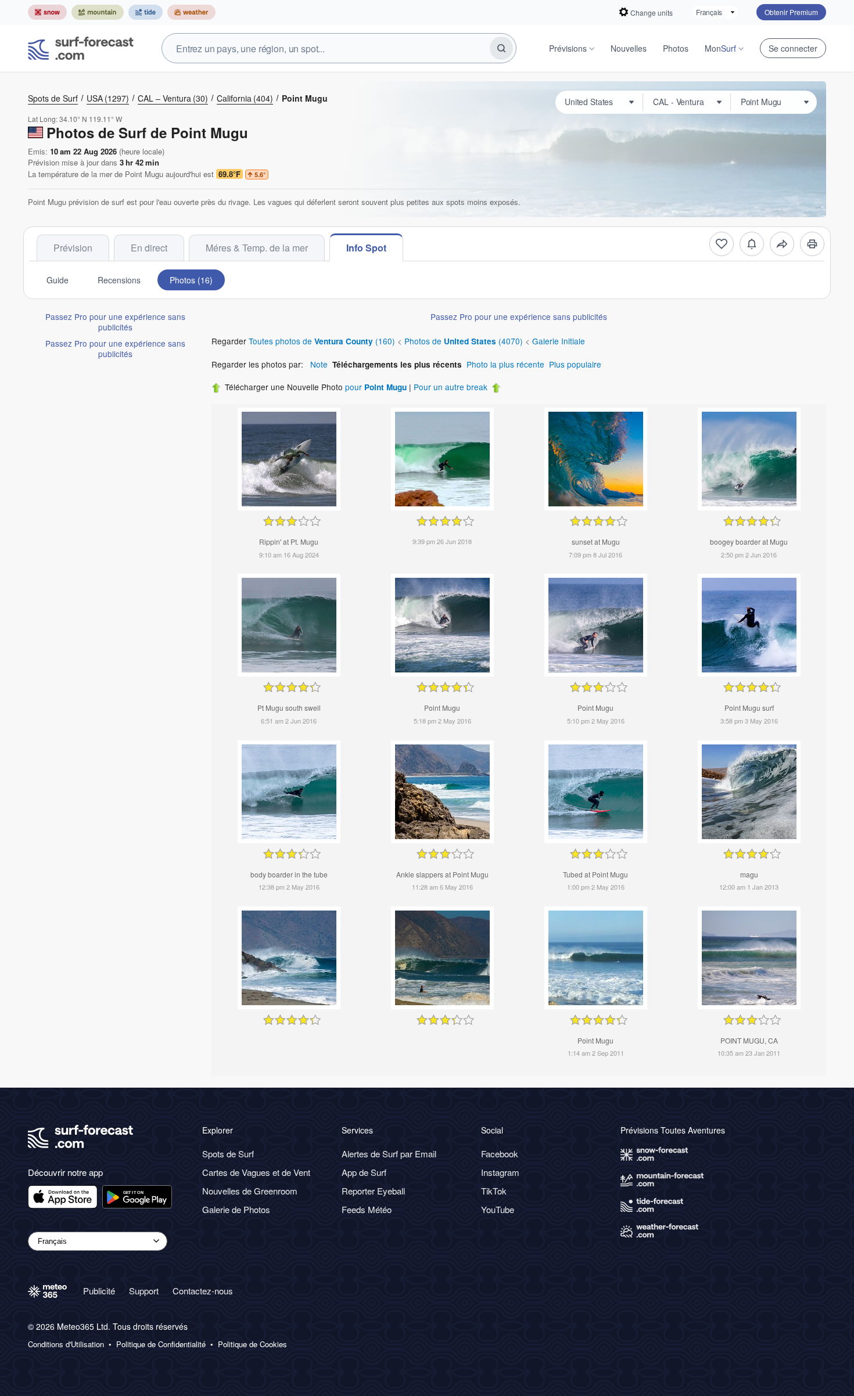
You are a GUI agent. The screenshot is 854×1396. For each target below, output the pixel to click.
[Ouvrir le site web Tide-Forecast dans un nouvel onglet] (145, 12)
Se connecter (793, 48)
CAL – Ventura (173, 98)
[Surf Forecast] (81, 48)
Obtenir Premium (791, 12)
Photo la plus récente (505, 364)
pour (376, 387)
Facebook (499, 1153)
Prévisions (568, 48)
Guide (57, 280)
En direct (149, 247)
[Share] (782, 244)
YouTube (497, 1209)
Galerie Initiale (558, 341)
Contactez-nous (203, 1291)
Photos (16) (191, 280)
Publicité (99, 1291)
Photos (675, 48)
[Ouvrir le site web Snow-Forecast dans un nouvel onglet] (47, 12)
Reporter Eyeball (373, 1191)
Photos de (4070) (464, 341)
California (245, 98)
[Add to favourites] (721, 244)
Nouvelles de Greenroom (249, 1191)
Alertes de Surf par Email (389, 1153)
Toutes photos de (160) (323, 341)
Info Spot (366, 247)
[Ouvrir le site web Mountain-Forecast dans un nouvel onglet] (97, 12)
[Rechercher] (501, 48)
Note (319, 364)
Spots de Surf (53, 98)
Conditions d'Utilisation (66, 1344)
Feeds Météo (367, 1209)
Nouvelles (629, 48)
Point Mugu (305, 98)
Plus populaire (575, 364)
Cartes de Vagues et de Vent (256, 1172)
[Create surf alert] (752, 244)
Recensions (119, 280)
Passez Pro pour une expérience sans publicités (115, 322)
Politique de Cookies (252, 1344)
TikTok (494, 1191)
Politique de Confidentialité (161, 1344)
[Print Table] (812, 244)
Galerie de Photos (236, 1209)
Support (144, 1291)
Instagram (500, 1172)
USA (108, 98)
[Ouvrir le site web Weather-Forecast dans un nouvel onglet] (191, 12)
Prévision (72, 247)
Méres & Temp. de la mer (257, 247)
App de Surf (364, 1172)
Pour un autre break (450, 387)
